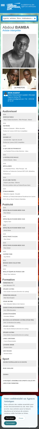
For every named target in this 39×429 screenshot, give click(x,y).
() (14, 97)
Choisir (21, 418)
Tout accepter (10, 423)
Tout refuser (10, 418)
